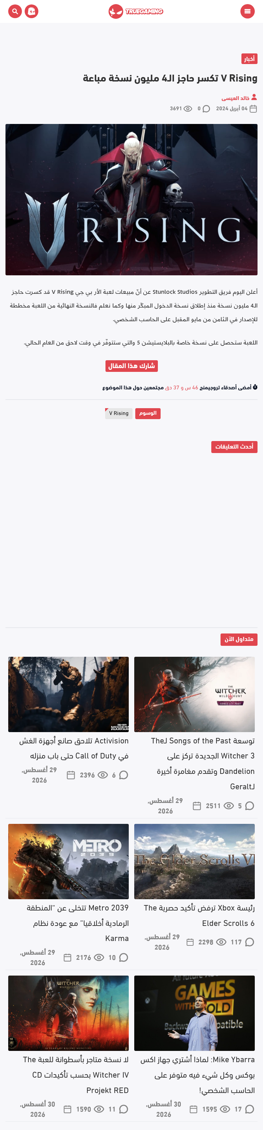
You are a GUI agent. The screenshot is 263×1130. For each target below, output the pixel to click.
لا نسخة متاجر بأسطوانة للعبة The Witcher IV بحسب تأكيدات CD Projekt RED (76, 1073)
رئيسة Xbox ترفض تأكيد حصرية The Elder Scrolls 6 (199, 914)
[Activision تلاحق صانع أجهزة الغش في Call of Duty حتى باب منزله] (68, 694)
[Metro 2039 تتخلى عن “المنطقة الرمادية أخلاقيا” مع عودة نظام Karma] (68, 861)
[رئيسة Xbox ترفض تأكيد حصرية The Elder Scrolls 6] (194, 861)
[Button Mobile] (247, 11)
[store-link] (30, 11)
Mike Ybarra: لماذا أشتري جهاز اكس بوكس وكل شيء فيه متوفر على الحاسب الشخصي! (197, 1073)
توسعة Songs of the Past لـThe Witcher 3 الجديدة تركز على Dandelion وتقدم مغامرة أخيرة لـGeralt (203, 762)
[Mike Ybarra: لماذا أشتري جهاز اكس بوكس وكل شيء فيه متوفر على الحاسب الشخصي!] (194, 1013)
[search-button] (15, 11)
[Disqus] (131, 541)
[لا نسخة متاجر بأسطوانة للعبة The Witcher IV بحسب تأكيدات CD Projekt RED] (68, 1013)
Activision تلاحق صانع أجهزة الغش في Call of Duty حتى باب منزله (74, 747)
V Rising (118, 412)
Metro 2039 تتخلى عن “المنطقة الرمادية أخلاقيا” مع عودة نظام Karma (78, 922)
